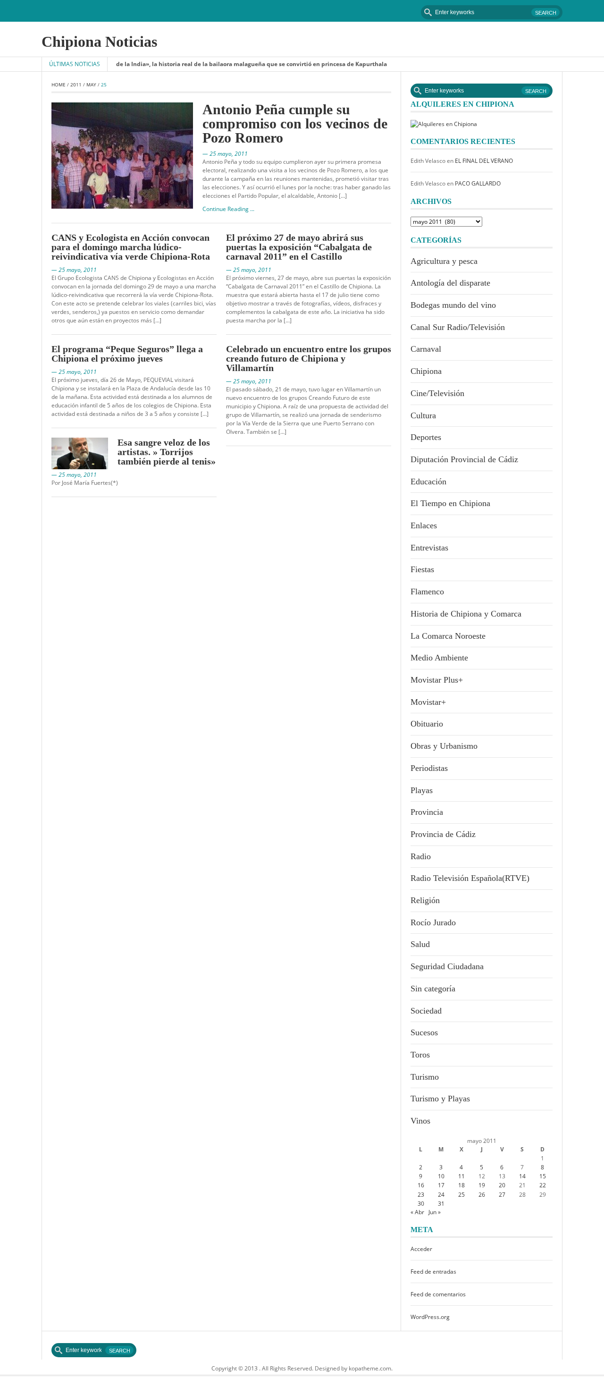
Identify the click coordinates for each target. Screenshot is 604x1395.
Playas (422, 790)
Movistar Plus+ (437, 680)
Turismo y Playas (440, 1098)
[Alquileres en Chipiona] (444, 123)
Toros (420, 1054)
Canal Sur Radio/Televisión (458, 327)
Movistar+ (428, 702)
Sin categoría (433, 988)
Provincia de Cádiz (443, 834)
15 (542, 1176)
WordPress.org (430, 1317)
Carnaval (426, 349)
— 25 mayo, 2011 (225, 154)
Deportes (426, 437)
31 (441, 1204)
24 (441, 1195)
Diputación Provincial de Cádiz (464, 459)
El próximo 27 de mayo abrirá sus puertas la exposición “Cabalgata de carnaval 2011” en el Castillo (299, 247)
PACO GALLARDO (478, 183)
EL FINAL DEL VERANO (484, 161)
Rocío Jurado (433, 922)
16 (421, 1185)
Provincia (427, 812)
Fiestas (422, 569)
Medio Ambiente (439, 657)
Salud (420, 944)
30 (421, 1204)
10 (441, 1176)
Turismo (425, 1077)
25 (461, 1195)
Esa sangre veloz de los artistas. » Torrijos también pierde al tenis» (166, 451)
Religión (425, 900)
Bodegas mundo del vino (453, 305)
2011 (76, 84)
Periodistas (429, 768)
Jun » (434, 1212)
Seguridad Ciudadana (447, 966)
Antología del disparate (450, 282)
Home (58, 84)
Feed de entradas (433, 1272)
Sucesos (424, 1032)
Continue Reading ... (228, 209)
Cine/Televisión (437, 393)
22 (542, 1185)
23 (421, 1195)
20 (502, 1185)
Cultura (423, 415)
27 (502, 1195)
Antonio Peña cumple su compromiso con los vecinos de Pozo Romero (294, 123)
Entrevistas (429, 547)
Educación (428, 481)
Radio (421, 856)
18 (461, 1185)
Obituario (427, 723)
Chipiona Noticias (99, 41)
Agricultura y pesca (444, 261)
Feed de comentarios (438, 1294)
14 (522, 1176)
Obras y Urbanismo (444, 746)
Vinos (420, 1120)
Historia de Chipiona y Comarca (466, 613)
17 (441, 1185)
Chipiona (426, 371)
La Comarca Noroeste (448, 636)
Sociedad (426, 1010)
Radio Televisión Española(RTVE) (470, 878)
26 (481, 1195)
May (91, 84)
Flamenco (427, 591)
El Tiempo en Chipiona (450, 503)
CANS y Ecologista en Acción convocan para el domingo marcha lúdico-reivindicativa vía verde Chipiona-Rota (130, 247)
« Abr (417, 1212)
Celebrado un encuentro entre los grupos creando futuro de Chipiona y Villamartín (308, 358)
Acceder (421, 1249)
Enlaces (424, 525)
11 (461, 1176)
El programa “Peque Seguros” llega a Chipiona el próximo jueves (127, 354)
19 (481, 1185)
